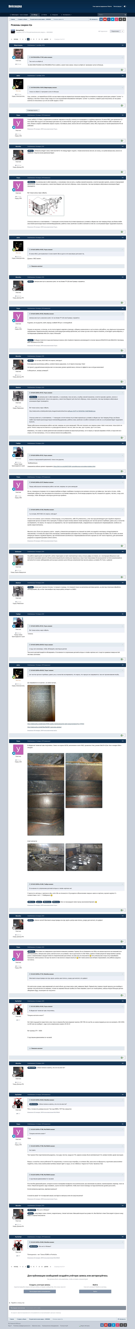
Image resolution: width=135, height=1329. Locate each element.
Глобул (18, 443)
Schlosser (18, 551)
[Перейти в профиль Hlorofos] (18, 155)
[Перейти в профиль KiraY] (13, 31)
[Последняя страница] (50, 39)
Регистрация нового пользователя (40, 1291)
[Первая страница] (11, 39)
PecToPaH (18, 1001)
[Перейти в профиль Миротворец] (18, 54)
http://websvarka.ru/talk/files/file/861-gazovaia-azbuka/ (44, 727)
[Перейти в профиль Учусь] (18, 124)
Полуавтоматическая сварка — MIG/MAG (40, 32)
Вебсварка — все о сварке (19, 14)
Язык (9, 1325)
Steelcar (18, 387)
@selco (30, 340)
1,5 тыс (19, 406)
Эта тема (118, 14)
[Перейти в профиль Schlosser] (18, 560)
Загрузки (55, 14)
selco (18, 75)
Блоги (45, 14)
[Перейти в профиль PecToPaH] (18, 1010)
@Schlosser (47, 902)
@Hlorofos (31, 182)
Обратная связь (36, 1325)
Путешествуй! (64, 1325)
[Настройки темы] (125, 6)
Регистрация (118, 6)
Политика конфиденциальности (21, 1325)
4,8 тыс (18, 165)
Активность (66, 14)
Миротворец (18, 45)
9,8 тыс (18, 94)
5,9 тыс (18, 462)
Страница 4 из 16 (59, 39)
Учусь (18, 115)
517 (19, 1020)
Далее (46, 39)
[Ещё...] (123, 45)
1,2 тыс (19, 134)
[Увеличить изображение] (51, 895)
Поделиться (103, 31)
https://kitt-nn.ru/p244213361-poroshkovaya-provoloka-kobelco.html (74, 466)
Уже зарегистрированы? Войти (102, 6)
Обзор (35, 14)
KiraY (22, 30)
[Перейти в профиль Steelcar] (18, 396)
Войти (95, 1291)
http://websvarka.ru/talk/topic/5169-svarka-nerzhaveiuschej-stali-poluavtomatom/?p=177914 (55, 724)
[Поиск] (125, 14)
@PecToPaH (31, 1067)
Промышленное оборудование (50, 1325)
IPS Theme (11, 1323)
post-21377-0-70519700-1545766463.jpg (82, 411)
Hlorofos (18, 146)
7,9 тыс (19, 64)
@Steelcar (56, 902)
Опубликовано (36, 45)
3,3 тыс (18, 570)
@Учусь (30, 150)
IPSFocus (18, 1323)
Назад (16, 39)
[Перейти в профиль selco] (18, 84)
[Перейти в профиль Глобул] (18, 452)
